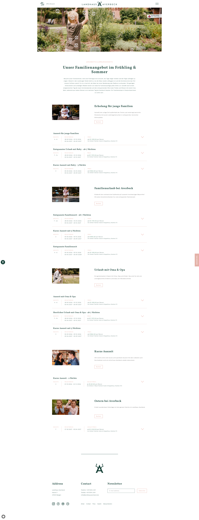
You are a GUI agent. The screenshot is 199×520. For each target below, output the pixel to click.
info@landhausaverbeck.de (90, 495)
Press (94, 504)
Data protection (107, 504)
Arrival (82, 504)
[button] (99, 137)
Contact (88, 504)
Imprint (99, 504)
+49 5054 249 (91, 490)
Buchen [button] (98, 122)
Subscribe (142, 490)
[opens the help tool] (3, 262)
